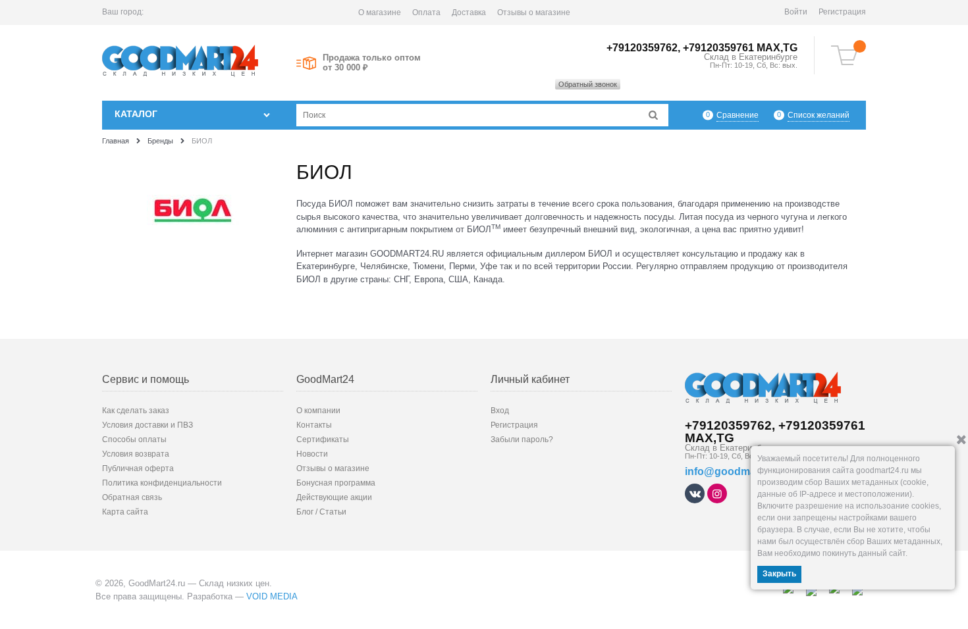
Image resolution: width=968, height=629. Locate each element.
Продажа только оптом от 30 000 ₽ (372, 62)
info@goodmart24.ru (736, 471)
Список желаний (818, 115)
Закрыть (779, 573)
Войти (795, 11)
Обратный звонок (587, 84)
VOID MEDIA (272, 596)
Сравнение (737, 115)
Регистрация (842, 11)
